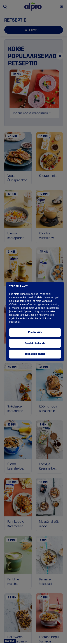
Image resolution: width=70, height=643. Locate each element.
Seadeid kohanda (35, 343)
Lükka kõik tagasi (35, 354)
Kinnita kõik (35, 332)
